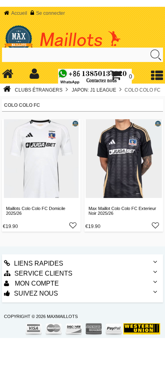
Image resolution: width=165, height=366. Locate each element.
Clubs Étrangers (38, 90)
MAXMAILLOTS (62, 316)
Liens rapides (38, 263)
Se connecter (50, 13)
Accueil (19, 13)
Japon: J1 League (94, 90)
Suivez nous (36, 293)
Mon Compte (36, 283)
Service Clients (43, 273)
